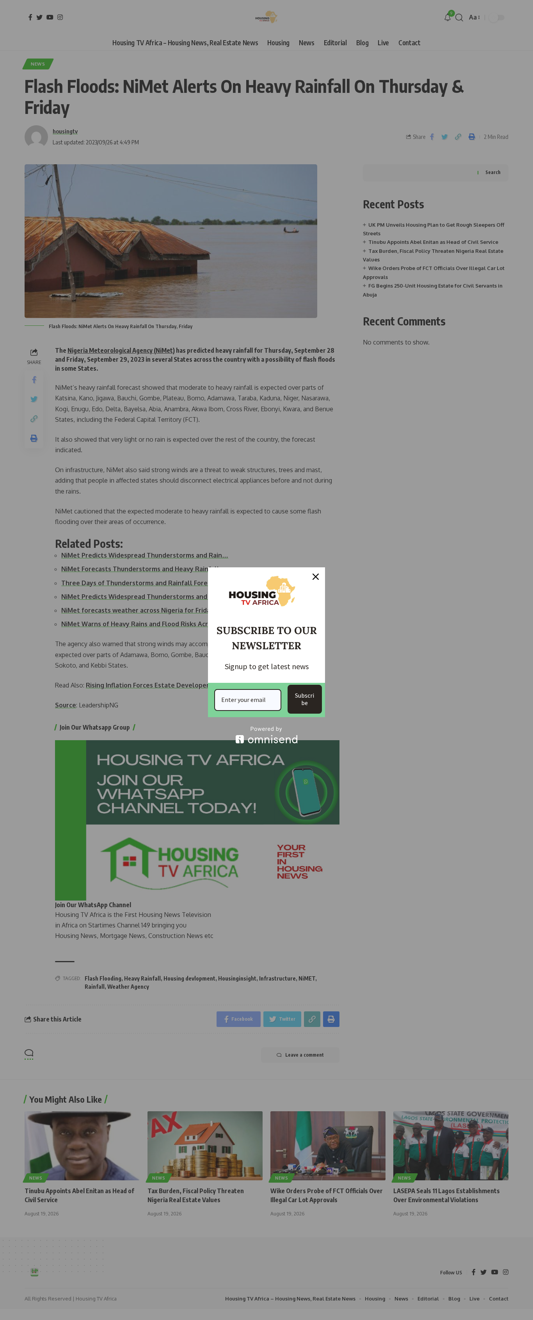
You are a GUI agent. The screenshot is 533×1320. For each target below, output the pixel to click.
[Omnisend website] (266, 735)
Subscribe (304, 699)
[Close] (315, 576)
